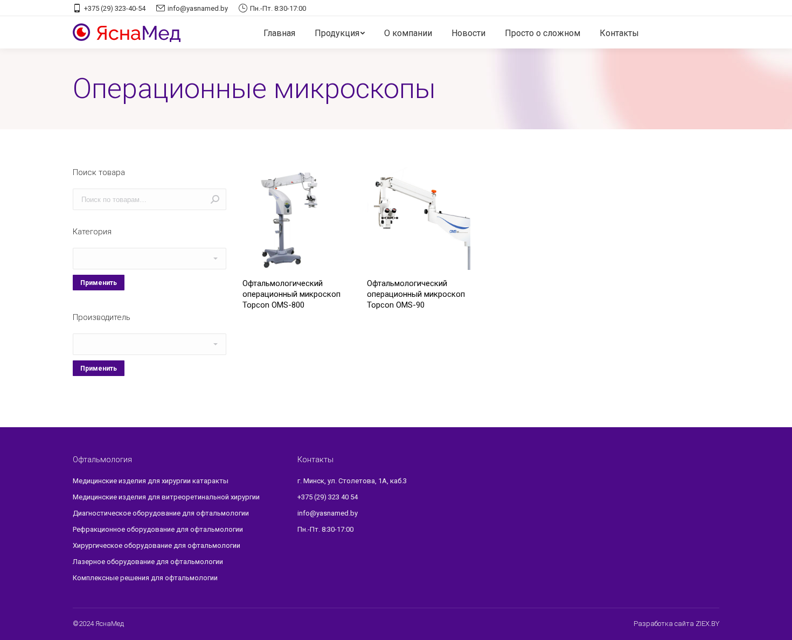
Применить (98, 283)
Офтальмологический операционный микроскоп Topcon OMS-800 (291, 294)
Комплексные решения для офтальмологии (145, 578)
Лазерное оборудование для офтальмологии (148, 562)
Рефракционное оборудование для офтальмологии (158, 529)
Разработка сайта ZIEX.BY (676, 624)
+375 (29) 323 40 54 (327, 497)
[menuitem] (279, 33)
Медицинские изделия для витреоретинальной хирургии (166, 497)
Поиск (215, 199)
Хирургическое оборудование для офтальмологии (156, 545)
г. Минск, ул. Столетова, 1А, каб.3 (352, 481)
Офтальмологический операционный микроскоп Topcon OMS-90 (416, 294)
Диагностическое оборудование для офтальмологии (161, 513)
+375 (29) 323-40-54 (114, 8)
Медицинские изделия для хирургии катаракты (150, 481)
